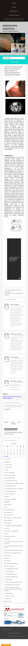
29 (17, 454)
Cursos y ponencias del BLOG (10, 480)
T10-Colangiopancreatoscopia (11, 569)
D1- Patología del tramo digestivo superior (14, 483)
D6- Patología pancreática (10, 491)
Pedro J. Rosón (14, 304)
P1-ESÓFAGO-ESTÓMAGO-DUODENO (13, 526)
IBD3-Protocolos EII (8, 515)
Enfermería (6, 496)
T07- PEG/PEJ (7, 561)
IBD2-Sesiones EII (8, 512)
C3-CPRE (6, 470)
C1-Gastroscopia (8, 464)
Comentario (7, 409)
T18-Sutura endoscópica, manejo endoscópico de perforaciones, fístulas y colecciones (13, 589)
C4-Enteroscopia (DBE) (9, 472)
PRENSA (14, 7)
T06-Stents (6, 558)
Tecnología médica (8, 593)
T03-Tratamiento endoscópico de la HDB (13, 550)
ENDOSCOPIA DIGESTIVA (10, 27)
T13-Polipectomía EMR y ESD (11, 577)
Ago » (7, 456)
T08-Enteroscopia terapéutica (11, 563)
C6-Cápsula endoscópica (9, 478)
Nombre (6, 422)
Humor (5, 507)
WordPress (22, 636)
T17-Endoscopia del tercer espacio (12, 585)
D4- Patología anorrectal (9, 486)
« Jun (4, 456)
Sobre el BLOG (7, 539)
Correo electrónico (14, 423)
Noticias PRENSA (8, 520)
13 (10, 451)
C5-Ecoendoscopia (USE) (9, 475)
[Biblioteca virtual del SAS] (13, 617)
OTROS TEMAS (7, 523)
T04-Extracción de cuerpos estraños (12, 553)
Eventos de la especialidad (10, 499)
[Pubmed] (14, 622)
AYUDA (14, 3)
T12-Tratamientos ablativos (10, 574)
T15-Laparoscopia (8, 579)
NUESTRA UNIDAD (14, 15)
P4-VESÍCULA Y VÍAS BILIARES (11, 531)
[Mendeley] (14, 609)
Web (19, 422)
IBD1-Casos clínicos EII (9, 510)
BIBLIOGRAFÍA (7, 462)
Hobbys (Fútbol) (7, 504)
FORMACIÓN (7, 502)
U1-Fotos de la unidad (9, 596)
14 (14, 451)
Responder (7, 309)
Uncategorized (7, 598)
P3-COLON (6, 528)
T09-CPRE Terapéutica (9, 566)
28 (14, 454)
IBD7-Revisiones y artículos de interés (12, 518)
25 (4, 454)
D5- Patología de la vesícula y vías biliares (13, 488)
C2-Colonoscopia (8, 467)
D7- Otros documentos (9, 494)
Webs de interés (7, 601)
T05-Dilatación (7, 555)
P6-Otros (6, 533)
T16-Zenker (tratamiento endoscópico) (13, 582)
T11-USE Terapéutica (9, 571)
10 (23, 449)
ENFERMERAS (14, 11)
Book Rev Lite (11, 636)
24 (23, 453)
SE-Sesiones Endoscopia (9, 536)
